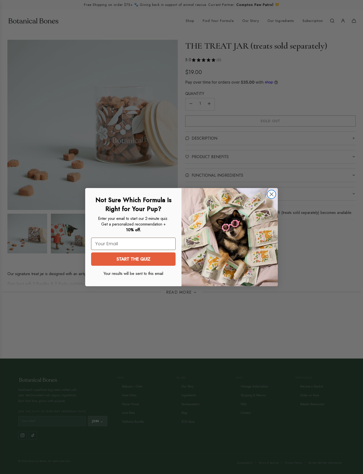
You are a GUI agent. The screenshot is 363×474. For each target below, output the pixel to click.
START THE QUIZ (133, 259)
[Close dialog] (271, 194)
